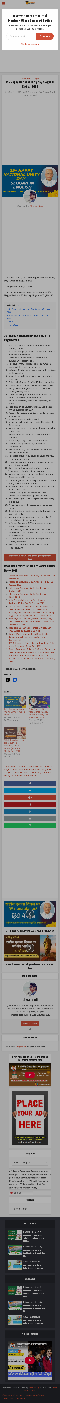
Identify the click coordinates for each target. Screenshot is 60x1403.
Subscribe (45, 36)
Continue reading (30, 44)
